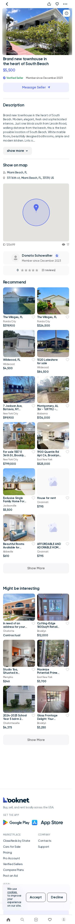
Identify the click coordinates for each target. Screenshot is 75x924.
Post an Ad (10, 875)
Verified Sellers (13, 864)
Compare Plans (13, 870)
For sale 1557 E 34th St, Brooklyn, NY (14, 455)
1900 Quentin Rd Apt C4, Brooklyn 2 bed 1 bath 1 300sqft (48, 457)
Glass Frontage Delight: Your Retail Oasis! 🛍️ (47, 719)
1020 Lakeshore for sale (47, 361)
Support (43, 846)
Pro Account (11, 858)
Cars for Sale (12, 846)
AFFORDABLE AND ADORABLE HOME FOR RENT (49, 547)
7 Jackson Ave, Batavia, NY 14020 (12, 409)
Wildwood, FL (12, 359)
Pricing (7, 852)
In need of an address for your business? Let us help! (14, 628)
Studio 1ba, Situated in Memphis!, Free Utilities (12, 674)
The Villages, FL (13, 317)
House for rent (46, 498)
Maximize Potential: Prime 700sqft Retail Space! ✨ (47, 674)
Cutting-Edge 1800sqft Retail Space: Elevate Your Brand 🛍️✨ (48, 628)
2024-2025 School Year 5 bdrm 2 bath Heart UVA (15, 719)
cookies (12, 892)
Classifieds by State (16, 841)
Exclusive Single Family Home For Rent (13, 501)
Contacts (44, 841)
